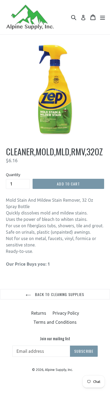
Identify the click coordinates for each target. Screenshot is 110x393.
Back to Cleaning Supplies (59, 294)
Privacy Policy (66, 313)
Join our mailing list (55, 338)
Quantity (13, 175)
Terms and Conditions (55, 322)
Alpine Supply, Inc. (59, 369)
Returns (38, 313)
